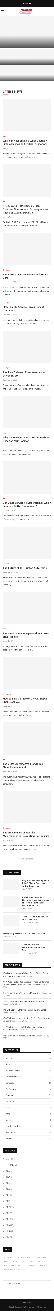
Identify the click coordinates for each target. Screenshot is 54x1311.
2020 (8, 1201)
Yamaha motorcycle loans (14, 1269)
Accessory (8, 1257)
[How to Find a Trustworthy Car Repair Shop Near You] (27, 673)
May (12, 1165)
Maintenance (9, 1265)
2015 (8, 1231)
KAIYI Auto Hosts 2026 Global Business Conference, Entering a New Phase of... (13, 58)
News (28, 1107)
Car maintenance (28, 1076)
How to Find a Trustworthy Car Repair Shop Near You (25, 700)
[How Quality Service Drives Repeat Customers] (13, 73)
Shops (20, 1265)
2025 (8, 1171)
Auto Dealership (28, 1070)
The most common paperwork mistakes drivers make (26, 635)
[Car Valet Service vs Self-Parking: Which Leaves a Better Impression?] (27, 477)
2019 (8, 1207)
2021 (8, 1195)
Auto (28, 1064)
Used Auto (28, 1132)
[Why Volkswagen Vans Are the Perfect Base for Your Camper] (27, 412)
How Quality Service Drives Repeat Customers (13, 77)
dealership (41, 1257)
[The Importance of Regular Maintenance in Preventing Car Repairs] (27, 807)
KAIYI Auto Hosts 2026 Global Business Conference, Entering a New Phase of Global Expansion (25, 209)
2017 (8, 1219)
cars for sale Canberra (24, 1257)
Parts (28, 1114)
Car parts (28, 1083)
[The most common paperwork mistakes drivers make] (27, 608)
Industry (16, 1261)
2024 (8, 1177)
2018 (8, 1213)
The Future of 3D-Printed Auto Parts (25, 568)
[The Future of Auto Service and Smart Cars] (40, 57)
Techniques (31, 1265)
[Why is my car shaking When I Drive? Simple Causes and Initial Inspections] (27, 32)
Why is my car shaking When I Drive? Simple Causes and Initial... (27, 44)
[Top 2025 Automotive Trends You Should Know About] (27, 738)
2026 (8, 1159)
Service (28, 1120)
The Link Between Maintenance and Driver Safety (40, 76)
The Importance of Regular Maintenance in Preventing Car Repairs (26, 834)
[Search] (51, 11)
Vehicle (28, 1138)
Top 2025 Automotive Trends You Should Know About (23, 765)
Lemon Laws (42, 1261)
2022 (8, 1189)
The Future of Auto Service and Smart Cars (40, 61)
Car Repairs (28, 1089)
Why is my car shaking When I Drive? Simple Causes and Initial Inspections (25, 142)
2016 (8, 1225)
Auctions (28, 1058)
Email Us (27, 3)
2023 (8, 1183)
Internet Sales (28, 1261)
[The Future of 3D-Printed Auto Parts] (27, 543)
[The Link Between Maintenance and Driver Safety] (27, 347)
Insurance (28, 1101)
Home (6, 1261)
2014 (8, 1237)
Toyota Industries (28, 1126)
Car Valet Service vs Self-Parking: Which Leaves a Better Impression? (27, 504)
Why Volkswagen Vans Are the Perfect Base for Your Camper (26, 439)
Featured (28, 1095)
